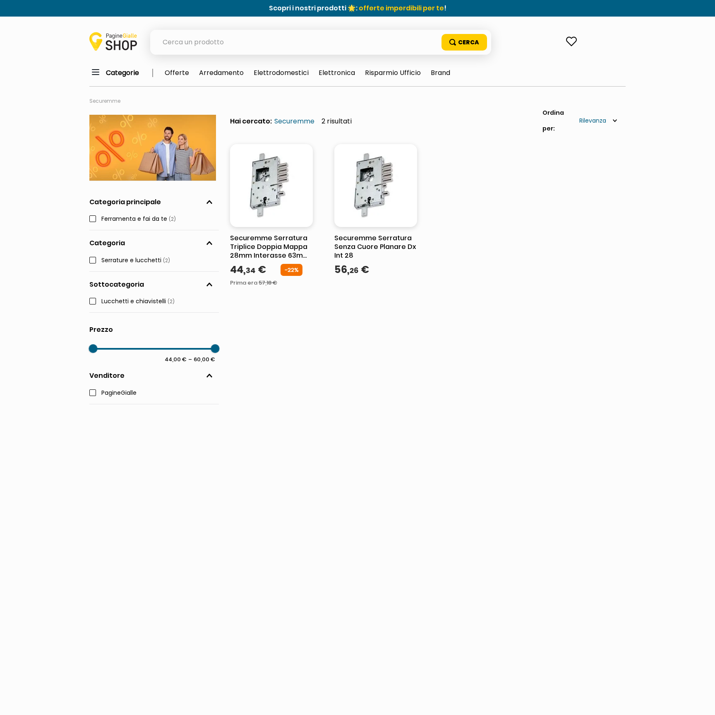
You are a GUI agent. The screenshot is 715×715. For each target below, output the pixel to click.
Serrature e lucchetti (135, 260)
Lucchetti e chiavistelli (138, 301)
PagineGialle (119, 393)
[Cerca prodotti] (464, 42)
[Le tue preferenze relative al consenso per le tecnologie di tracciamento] (700, 700)
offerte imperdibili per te (401, 8)
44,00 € (176, 359)
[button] (154, 202)
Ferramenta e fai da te (138, 219)
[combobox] (320, 42)
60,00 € (201, 359)
